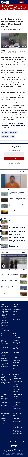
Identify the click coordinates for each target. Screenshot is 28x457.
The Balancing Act (17, 352)
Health (2, 312)
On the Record (16, 362)
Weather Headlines (17, 309)
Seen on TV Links (5, 325)
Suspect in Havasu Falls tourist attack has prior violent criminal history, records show (17, 233)
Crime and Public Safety (16, 29)
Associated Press (7, 29)
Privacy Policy (15, 165)
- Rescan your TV (16, 389)
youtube (13, 442)
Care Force (3, 350)
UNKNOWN (15, 365)
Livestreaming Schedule (4, 403)
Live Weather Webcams (4, 400)
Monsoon (15, 308)
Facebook (3, 420)
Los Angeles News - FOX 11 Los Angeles (5, 377)
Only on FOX (4, 347)
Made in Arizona (4, 360)
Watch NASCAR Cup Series (17, 423)
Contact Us (15, 379)
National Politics (16, 342)
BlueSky (3, 425)
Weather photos (16, 410)
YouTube (3, 415)
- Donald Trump (16, 343)
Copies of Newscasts (17, 381)
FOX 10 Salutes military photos (16, 403)
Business (3, 335)
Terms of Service (15, 166)
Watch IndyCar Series (17, 426)
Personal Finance (5, 341)
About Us (16, 374)
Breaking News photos (16, 406)
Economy (3, 337)
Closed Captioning (17, 378)
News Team (15, 386)
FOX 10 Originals (15, 348)
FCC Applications (16, 383)
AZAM (2, 308)
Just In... (3, 172)
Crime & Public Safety (6, 309)
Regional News (5, 374)
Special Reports (4, 366)
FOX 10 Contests (16, 396)
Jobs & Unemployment (4, 339)
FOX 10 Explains (4, 311)
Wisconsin (5, 136)
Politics (15, 334)
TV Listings (15, 388)
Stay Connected (18, 394)
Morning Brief (4, 320)
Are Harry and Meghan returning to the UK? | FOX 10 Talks (13, 270)
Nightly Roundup (4, 322)
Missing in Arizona (5, 361)
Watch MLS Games (17, 434)
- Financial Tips (4, 343)
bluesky (18, 442)
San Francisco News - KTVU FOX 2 (6, 380)
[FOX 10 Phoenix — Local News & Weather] (5, 2)
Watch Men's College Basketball (17, 428)
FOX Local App (4, 405)
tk (15, 442)
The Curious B (16, 354)
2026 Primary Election (17, 335)
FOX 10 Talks (16, 355)
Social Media (5, 413)
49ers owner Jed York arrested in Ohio (11, 189)
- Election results (16, 337)
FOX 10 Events (16, 398)
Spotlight (3, 368)
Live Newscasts (4, 398)
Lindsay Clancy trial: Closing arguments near (9, 275)
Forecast (15, 306)
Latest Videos (5, 252)
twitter (7, 442)
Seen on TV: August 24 (13, 210)
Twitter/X (3, 422)
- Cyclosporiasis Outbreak (4, 315)
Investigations (4, 358)
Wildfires (15, 311)
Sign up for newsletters (15, 400)
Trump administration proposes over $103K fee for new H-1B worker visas (17, 193)
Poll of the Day (4, 323)
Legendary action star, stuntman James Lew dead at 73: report (17, 199)
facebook (5, 442)
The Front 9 (15, 357)
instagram (10, 442)
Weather (15, 304)
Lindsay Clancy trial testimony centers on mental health (10, 293)
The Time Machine (17, 363)
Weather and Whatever (16, 367)
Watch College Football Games (16, 419)
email (20, 442)
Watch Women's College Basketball (17, 431)
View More (23, 172)
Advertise (15, 376)
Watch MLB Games (17, 421)
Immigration (3, 317)
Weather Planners (17, 312)
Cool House (3, 355)
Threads (3, 423)
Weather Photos (16, 317)
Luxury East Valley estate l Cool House (9, 280)
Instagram (3, 418)
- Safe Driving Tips (5, 330)
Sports (2, 327)
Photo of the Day (17, 408)
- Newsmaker (16, 340)
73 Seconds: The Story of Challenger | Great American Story (9, 287)
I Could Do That (16, 360)
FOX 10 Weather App (5, 407)
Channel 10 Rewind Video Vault (5, 353)
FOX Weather (16, 321)
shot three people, (15, 84)
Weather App (16, 316)
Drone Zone (3, 357)
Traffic (2, 328)
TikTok (2, 417)
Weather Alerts (16, 314)
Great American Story (17, 359)
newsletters (23, 442)
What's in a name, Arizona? (17, 370)
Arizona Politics (16, 339)
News (12, 136)
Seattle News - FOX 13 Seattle (5, 383)
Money (3, 334)
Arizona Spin (4, 349)
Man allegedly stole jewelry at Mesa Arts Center (18, 205)
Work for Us (15, 391)
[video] (14, 261)
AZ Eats (14, 350)
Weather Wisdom (17, 319)
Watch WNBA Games (17, 433)
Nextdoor (3, 426)
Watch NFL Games (17, 417)
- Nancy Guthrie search (4, 364)
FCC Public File (16, 384)
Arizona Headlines (5, 306)
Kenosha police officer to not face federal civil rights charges (13, 50)
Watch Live (21, 2)
